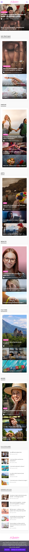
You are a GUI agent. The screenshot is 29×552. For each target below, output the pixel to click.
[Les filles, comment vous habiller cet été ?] (14, 399)
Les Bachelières (6, 18)
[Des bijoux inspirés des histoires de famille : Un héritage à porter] (5, 497)
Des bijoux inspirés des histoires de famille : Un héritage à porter (13, 15)
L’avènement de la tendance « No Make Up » (13, 274)
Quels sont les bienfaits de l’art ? (12, 234)
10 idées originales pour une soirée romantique (13, 152)
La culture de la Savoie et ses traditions (12, 343)
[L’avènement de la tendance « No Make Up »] (14, 262)
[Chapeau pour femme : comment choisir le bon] (14, 434)
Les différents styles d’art (16, 452)
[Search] (27, 2)
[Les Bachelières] (14, 537)
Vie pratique (7, 66)
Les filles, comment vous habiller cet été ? (14, 411)
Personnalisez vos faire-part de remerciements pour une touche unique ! (12, 95)
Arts (5, 203)
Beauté (5, 271)
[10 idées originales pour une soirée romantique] (14, 148)
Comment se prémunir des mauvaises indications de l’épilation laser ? (14, 289)
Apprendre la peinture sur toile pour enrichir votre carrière (14, 206)
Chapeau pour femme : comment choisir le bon (12, 438)
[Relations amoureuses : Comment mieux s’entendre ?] (14, 126)
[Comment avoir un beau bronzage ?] (14, 298)
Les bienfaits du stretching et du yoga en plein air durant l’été (14, 84)
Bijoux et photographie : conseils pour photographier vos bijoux (12, 28)
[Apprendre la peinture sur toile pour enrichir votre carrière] (14, 194)
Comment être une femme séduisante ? (16, 460)
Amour (5, 134)
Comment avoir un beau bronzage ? (13, 302)
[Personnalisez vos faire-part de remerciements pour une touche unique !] (14, 92)
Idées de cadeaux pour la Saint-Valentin (14, 165)
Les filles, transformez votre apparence (14, 427)
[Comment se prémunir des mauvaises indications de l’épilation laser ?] (14, 285)
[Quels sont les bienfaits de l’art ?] (14, 229)
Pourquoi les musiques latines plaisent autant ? (14, 357)
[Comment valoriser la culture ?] (14, 366)
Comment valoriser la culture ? (12, 371)
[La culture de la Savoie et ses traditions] (14, 331)
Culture (6, 339)
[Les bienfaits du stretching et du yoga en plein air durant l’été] (14, 80)
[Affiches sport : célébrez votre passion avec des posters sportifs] (5, 511)
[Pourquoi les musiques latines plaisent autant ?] (14, 354)
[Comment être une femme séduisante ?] (5, 461)
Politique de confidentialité (18, 549)
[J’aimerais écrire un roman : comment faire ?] (14, 217)
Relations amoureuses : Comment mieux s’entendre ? (13, 137)
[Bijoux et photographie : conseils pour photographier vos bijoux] (14, 25)
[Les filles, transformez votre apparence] (14, 422)
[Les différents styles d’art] (5, 454)
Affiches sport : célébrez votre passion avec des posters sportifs (18, 510)
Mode (5, 408)
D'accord (7, 549)
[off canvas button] (2, 2)
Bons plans (4, 12)
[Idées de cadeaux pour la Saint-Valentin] (14, 161)
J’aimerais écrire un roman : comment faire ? (13, 220)
